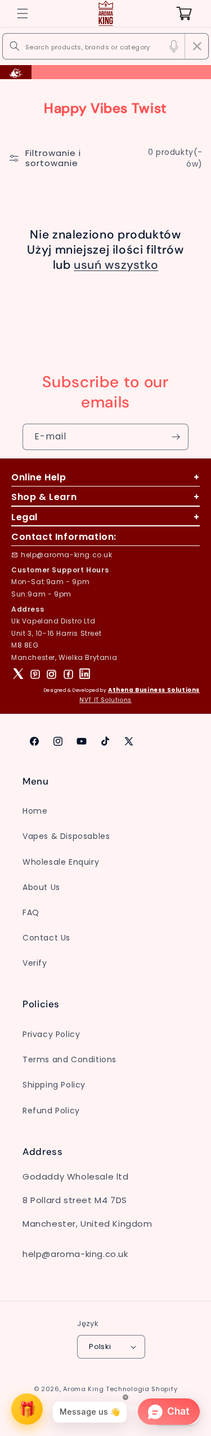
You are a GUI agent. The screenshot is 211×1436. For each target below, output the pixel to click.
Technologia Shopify (141, 1388)
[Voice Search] (173, 46)
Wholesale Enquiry (61, 862)
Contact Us (46, 937)
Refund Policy (51, 1110)
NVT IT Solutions (105, 700)
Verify (35, 963)
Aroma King (83, 1388)
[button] (22, 13)
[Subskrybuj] (175, 437)
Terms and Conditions (69, 1059)
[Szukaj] (14, 46)
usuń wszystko (116, 265)
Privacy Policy (51, 1034)
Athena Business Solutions (154, 690)
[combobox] (106, 46)
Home (35, 810)
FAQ (31, 912)
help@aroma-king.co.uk (67, 554)
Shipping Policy (54, 1084)
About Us (41, 887)
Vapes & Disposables (66, 836)
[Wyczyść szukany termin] (197, 46)
